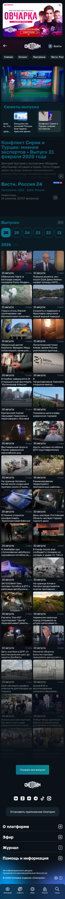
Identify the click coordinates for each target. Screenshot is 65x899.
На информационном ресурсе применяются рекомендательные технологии (25, 871)
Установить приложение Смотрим (32, 811)
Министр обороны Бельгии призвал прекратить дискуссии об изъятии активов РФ (47, 655)
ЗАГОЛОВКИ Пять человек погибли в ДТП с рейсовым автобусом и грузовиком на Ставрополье (15, 589)
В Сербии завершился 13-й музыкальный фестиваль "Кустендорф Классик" (16, 381)
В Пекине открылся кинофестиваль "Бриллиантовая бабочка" (16, 518)
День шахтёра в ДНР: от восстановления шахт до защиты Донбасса (15, 654)
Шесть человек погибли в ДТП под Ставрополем (48, 448)
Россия (40, 190)
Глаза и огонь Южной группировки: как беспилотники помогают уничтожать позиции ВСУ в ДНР (16, 316)
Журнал (10, 847)
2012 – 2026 (25, 190)
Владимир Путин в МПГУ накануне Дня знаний (47, 755)
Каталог (23, 57)
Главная (8, 57)
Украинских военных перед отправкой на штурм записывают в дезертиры (45, 621)
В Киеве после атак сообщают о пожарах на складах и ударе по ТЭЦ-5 (48, 552)
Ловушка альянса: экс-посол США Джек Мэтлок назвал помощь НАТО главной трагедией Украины (47, 282)
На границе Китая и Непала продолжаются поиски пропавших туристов (46, 587)
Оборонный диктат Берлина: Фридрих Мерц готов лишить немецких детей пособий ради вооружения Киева (15, 350)
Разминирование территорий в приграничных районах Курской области (46, 485)
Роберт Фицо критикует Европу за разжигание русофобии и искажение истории (47, 724)
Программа (39, 57)
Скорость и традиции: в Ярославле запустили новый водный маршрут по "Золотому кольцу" (48, 315)
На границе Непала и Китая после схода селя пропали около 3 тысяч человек (15, 485)
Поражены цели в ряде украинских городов (46, 414)
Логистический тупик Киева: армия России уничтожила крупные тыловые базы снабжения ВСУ (47, 350)
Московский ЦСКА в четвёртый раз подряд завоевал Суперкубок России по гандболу (14, 758)
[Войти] (50, 46)
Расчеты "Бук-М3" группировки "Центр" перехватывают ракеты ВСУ (14, 621)
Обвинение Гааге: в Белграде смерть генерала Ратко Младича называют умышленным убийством (15, 282)
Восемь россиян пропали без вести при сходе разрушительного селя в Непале (16, 724)
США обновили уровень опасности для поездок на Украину (16, 688)
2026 (15, 244)
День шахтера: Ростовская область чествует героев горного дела (48, 518)
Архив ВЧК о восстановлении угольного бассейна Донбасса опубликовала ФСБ (47, 691)
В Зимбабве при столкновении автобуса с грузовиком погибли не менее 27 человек (15, 553)
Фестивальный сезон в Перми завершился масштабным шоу (14, 450)
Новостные (8, 195)
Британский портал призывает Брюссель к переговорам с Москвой (15, 415)
